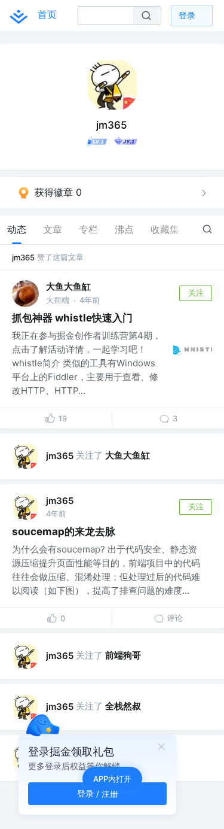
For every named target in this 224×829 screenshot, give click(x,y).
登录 (187, 15)
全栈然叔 (123, 706)
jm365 (23, 257)
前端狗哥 (123, 655)
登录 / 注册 (97, 793)
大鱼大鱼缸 (68, 286)
